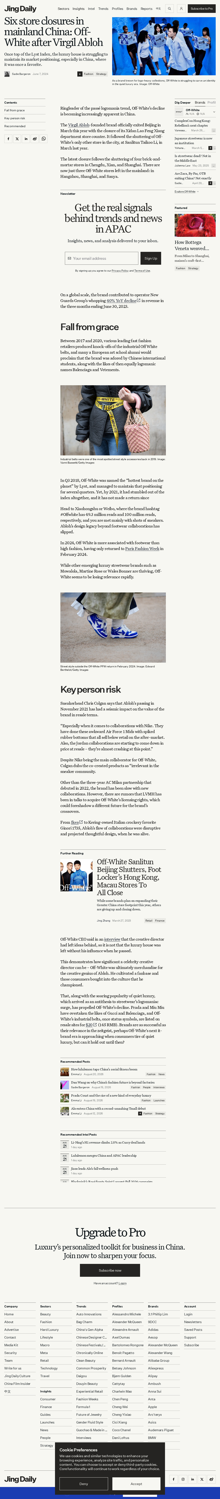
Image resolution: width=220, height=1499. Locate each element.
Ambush (154, 1384)
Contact (10, 1337)
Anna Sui (154, 1391)
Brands (132, 9)
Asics (152, 1422)
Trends (103, 9)
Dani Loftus (120, 1438)
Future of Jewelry (89, 1415)
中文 (7, 1391)
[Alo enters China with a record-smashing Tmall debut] (64, 1111)
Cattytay (118, 1384)
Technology (49, 1368)
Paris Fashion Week (142, 548)
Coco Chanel (121, 1430)
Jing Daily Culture (17, 1376)
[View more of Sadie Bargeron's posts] (7, 74)
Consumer (48, 1399)
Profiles (117, 9)
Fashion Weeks (87, 1399)
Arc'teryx (155, 1415)
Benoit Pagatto (123, 1353)
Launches (159, 1100)
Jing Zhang (103, 920)
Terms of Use (142, 270)
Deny (83, 1484)
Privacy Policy (120, 270)
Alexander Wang (160, 1353)
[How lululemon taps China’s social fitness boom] (64, 1072)
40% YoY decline (121, 300)
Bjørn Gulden (121, 1376)
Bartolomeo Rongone (128, 1345)
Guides (45, 1415)
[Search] (169, 8)
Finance (159, 920)
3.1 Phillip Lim (158, 1314)
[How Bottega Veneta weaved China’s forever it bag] (195, 225)
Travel (44, 1376)
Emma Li (76, 1074)
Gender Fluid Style (89, 1422)
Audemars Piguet (161, 1430)
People (146, 1087)
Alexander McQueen (127, 1322)
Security (10, 1353)
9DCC (152, 1322)
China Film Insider (17, 1384)
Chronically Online (89, 1353)
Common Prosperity (91, 1368)
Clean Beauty (85, 1360)
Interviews (158, 1087)
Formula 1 (83, 1407)
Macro (44, 1345)
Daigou (81, 1376)
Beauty (45, 1314)
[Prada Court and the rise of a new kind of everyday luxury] (64, 1098)
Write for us (12, 1368)
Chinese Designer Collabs (92, 1337)
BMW (152, 1438)
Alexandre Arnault (125, 1330)
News (161, 1074)
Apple (152, 1407)
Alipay (152, 1376)
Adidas (153, 1330)
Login (123, 1283)
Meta (43, 1353)
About (9, 1322)
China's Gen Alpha (89, 1330)
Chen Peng (120, 1399)
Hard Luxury (49, 1330)
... (214, 130)
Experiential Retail (89, 1391)
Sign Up (151, 258)
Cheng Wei (120, 1407)
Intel (91, 9)
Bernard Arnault (124, 1360)
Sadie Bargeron (21, 74)
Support (190, 1337)
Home (8, 1314)
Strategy (101, 74)
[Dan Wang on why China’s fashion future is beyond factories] (64, 1085)
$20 (89, 1024)
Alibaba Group (158, 1360)
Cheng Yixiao (121, 1415)
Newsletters (193, 1322)
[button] (181, 8)
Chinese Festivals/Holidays (92, 1345)
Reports (147, 9)
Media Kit (11, 1345)
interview (112, 939)
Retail (148, 920)
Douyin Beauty (87, 1384)
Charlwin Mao (122, 1391)
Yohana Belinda (179, 149)
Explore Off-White (185, 191)
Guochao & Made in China (92, 1430)
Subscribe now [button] (110, 1270)
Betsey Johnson (124, 1368)
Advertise (11, 1330)
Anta (151, 1399)
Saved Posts (193, 1330)
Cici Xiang (119, 1422)
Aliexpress (156, 1368)
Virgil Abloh (78, 124)
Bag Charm (84, 1322)
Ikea (75, 822)
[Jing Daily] (20, 9)
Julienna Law (182, 165)
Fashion (88, 74)
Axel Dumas (121, 1337)
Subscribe (191, 1345)
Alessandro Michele (126, 1314)
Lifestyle (46, 1337)
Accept (136, 1484)
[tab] (200, 102)
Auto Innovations (89, 1314)
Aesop (152, 1337)
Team (8, 1360)
